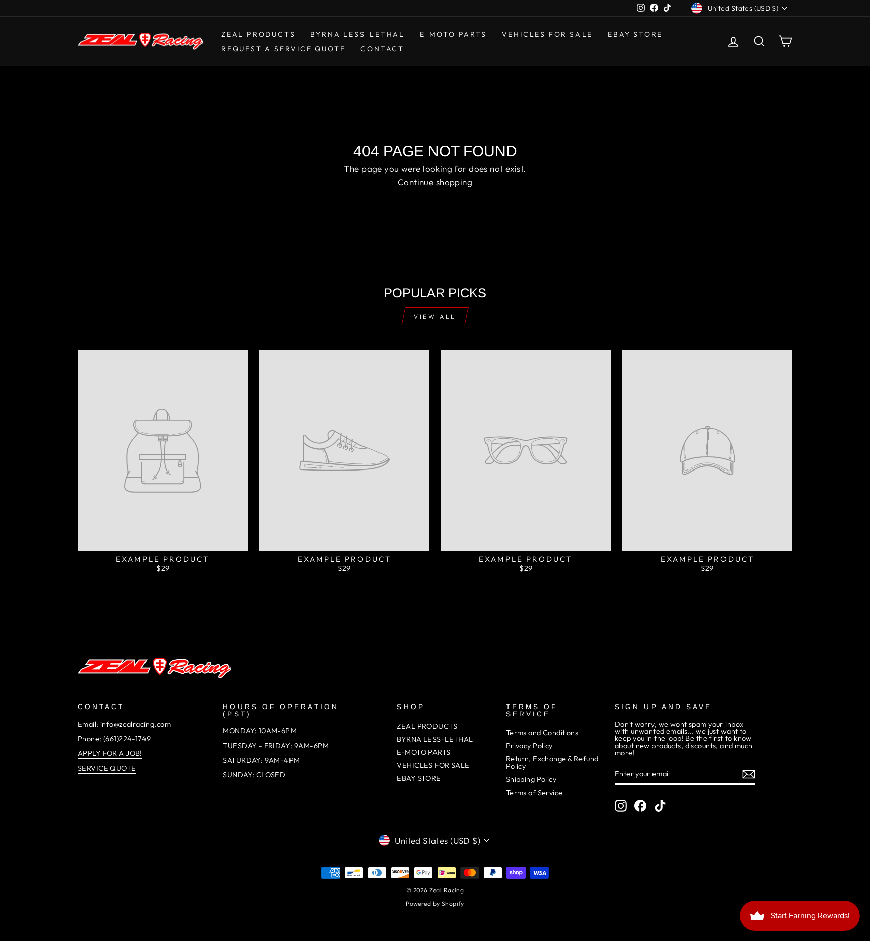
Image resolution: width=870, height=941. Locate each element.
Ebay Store (635, 34)
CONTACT (382, 48)
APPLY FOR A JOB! (110, 753)
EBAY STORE (419, 778)
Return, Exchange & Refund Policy (552, 762)
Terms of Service (534, 792)
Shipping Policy (531, 779)
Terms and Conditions (542, 732)
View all (435, 316)
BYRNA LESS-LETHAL (357, 34)
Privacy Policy (529, 745)
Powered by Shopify (435, 903)
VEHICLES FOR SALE (547, 34)
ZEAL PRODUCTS (258, 34)
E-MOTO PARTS (453, 34)
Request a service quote (283, 48)
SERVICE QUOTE (107, 768)
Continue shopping (435, 182)
